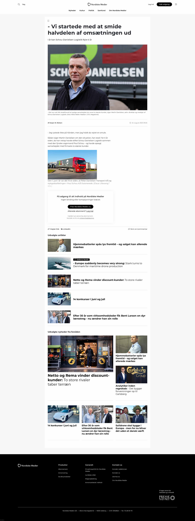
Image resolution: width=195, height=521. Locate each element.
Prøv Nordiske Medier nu (80, 207)
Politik (91, 10)
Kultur (82, 10)
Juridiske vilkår (90, 475)
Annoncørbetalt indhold (93, 482)
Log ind (89, 211)
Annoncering (63, 473)
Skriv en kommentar (139, 229)
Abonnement (63, 469)
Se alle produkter (64, 477)
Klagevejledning (91, 479)
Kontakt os (116, 473)
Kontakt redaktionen (119, 469)
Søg (23, 4)
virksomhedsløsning (87, 218)
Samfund (101, 10)
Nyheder (72, 10)
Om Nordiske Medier (117, 10)
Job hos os (116, 477)
